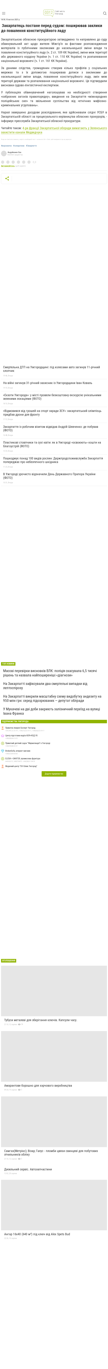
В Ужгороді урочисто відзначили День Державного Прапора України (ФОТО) (49, 476)
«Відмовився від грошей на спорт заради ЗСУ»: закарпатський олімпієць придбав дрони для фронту (52, 412)
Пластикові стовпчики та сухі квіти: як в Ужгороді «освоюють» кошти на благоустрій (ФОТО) (52, 444)
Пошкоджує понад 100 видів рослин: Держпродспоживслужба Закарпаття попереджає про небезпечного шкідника (53, 460)
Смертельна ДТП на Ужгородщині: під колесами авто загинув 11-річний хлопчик (51, 369)
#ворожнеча (6, 146)
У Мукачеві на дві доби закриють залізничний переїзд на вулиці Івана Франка (51, 711)
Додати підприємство (54, 773)
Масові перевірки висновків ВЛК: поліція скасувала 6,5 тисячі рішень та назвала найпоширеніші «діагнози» (50, 673)
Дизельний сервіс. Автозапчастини (28, 1169)
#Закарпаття (31, 146)
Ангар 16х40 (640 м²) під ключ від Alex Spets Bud (37, 1234)
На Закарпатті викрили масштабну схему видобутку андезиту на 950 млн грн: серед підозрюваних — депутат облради (52, 698)
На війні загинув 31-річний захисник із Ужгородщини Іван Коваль (47, 383)
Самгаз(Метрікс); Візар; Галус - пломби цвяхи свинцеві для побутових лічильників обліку (51, 1152)
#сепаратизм (18, 146)
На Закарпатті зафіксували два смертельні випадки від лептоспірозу (45, 685)
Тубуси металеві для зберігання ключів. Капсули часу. (40, 1020)
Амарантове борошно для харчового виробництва (38, 1085)
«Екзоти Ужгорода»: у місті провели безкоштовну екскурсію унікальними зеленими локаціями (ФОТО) (52, 397)
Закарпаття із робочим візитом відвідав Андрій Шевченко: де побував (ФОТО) (50, 428)
